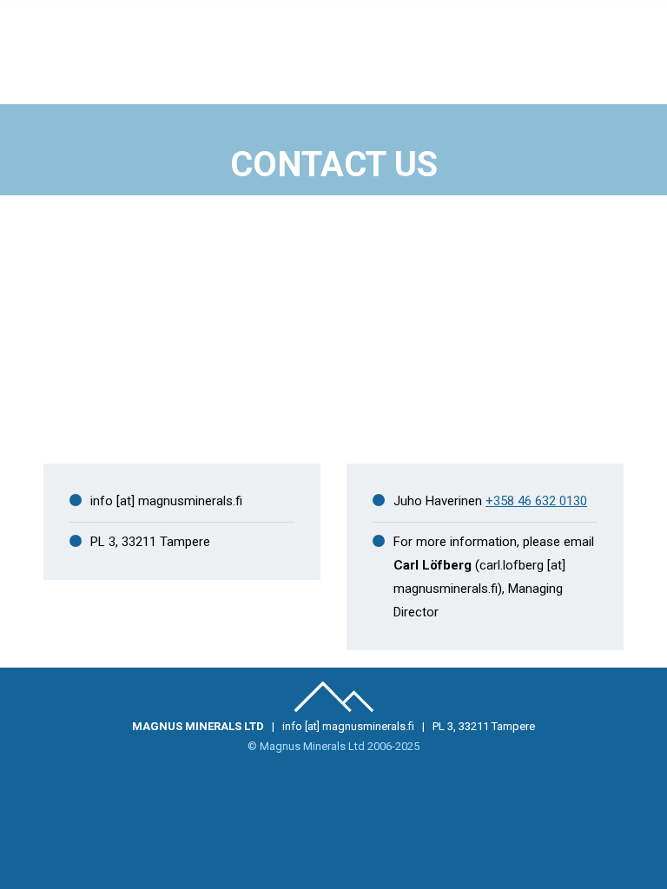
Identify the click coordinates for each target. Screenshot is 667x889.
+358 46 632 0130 (536, 501)
